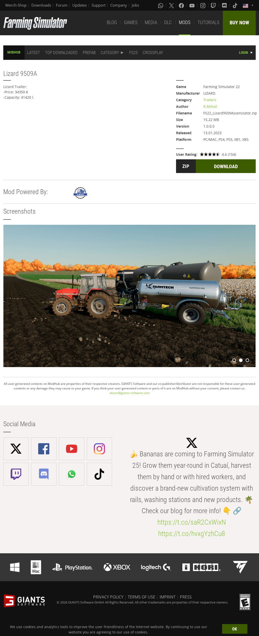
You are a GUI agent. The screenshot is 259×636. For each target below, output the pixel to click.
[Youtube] (192, 5)
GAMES (131, 22)
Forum (62, 5)
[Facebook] (182, 5)
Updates (79, 5)
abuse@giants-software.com (130, 393)
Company (118, 5)
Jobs (135, 5)
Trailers (209, 99)
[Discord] (225, 5)
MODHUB (13, 52)
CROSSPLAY (153, 52)
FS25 (133, 52)
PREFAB (89, 52)
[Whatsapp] (161, 5)
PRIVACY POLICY (108, 597)
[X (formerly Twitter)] (171, 5)
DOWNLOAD (226, 166)
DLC (168, 22)
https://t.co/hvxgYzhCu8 (191, 533)
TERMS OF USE (141, 597)
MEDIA (151, 22)
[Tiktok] (235, 5)
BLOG (112, 22)
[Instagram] (203, 5)
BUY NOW (239, 23)
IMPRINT (168, 597)
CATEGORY (110, 52)
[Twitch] (214, 5)
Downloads (41, 5)
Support (98, 5)
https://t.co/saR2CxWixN (191, 522)
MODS (184, 22)
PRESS (186, 597)
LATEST (33, 52)
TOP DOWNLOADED (61, 52)
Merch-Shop (16, 5)
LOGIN (243, 52)
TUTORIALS (208, 22)
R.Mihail (210, 106)
